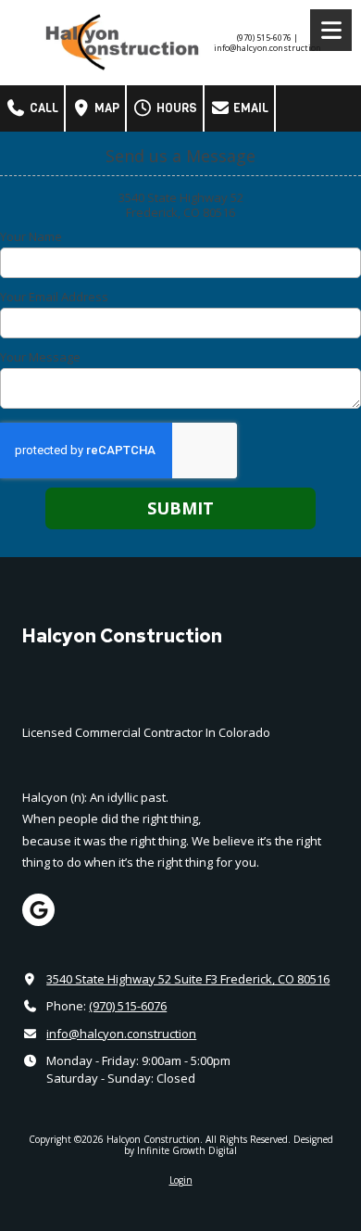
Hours (175, 108)
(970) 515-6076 (128, 1005)
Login (181, 1180)
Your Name (31, 236)
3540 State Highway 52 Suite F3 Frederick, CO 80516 (188, 979)
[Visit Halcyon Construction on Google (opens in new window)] (38, 910)
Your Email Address (54, 296)
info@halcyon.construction (121, 1033)
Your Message (40, 356)
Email (249, 108)
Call (42, 108)
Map (105, 108)
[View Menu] (331, 30)
